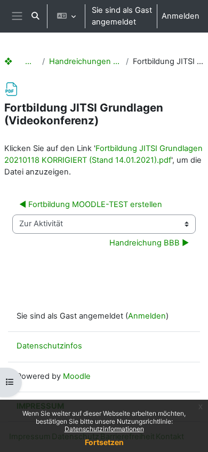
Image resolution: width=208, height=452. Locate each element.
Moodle (77, 376)
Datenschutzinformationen (104, 429)
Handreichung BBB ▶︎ (149, 243)
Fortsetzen (104, 442)
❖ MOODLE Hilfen (21, 61)
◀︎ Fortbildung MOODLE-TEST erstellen (90, 204)
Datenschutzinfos (49, 346)
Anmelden (180, 16)
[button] (35, 16)
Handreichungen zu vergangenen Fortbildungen (85, 61)
